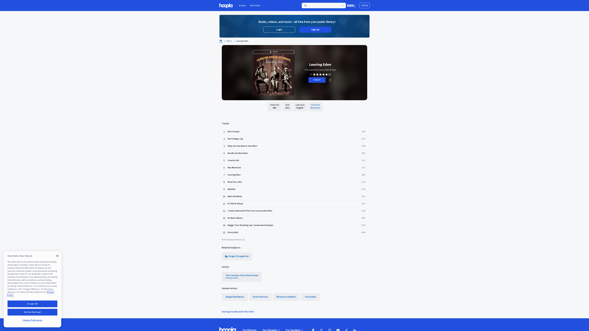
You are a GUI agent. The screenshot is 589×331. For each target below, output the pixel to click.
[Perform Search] (324, 5)
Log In (364, 5)
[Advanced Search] (342, 5)
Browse (242, 5)
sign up (317, 80)
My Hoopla (255, 5)
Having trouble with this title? (238, 311)
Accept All (32, 303)
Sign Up (315, 29)
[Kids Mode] (351, 5)
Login (279, 29)
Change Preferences (32, 320)
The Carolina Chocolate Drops (320, 70)
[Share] (330, 80)
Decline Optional (32, 312)
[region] (32, 289)
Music (229, 41)
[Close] (57, 256)
